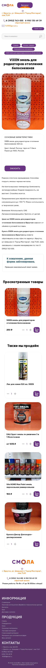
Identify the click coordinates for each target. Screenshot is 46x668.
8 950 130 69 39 (33, 20)
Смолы (4, 621)
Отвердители (6, 623)
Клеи (3, 626)
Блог (3, 610)
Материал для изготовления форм (14, 635)
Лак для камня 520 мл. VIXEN (20, 384)
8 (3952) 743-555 (14, 20)
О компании (6, 602)
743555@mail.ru (11, 26)
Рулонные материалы (9, 628)
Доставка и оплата (8, 612)
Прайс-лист (38, 28)
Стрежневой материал (10, 633)
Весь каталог (6, 638)
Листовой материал (9, 631)
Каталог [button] (25, 5)
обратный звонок (22, 23)
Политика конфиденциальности (23, 664)
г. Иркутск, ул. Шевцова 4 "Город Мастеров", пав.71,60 (21, 14)
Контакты (5, 607)
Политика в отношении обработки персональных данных (22, 605)
